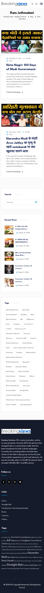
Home (4, 501)
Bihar (32, 314)
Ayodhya (24, 314)
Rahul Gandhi (11, 381)
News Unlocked (23, 371)
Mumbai (9, 366)
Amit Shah (25, 310)
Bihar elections (11, 319)
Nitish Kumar (10, 376)
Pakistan (22, 376)
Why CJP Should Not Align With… (23, 254)
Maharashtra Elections (14, 357)
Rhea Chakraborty (12, 385)
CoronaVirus (28, 324)
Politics (31, 376)
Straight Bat (24, 390)
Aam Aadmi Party (12, 310)
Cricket (8, 329)
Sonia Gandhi (11, 390)
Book (7, 324)
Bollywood (30, 319)
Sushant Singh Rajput (13, 395)
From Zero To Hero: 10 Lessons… (23, 267)
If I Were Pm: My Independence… (21, 228)
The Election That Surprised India (18, 400)
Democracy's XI (20, 329)
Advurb (22, 588)
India (8, 348)
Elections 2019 (21, 338)
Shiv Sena (26, 385)
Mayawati (26, 362)
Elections (9, 338)
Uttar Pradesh (11, 404)
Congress (16, 324)
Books (4, 512)
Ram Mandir (24, 381)
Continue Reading (13, 92)
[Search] (37, 200)
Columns (5, 516)
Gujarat (33, 338)
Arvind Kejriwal (11, 314)
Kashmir (19, 352)
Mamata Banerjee (12, 362)
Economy (27, 333)
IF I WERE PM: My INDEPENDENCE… (22, 241)
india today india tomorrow (23, 348)
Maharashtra (31, 352)
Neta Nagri (10, 371)
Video (11, 61)
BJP (22, 319)
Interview (9, 352)
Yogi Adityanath (26, 404)
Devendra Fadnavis (13, 333)
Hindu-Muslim (27, 343)
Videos (4, 519)
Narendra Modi (21, 366)
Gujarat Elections (12, 343)
